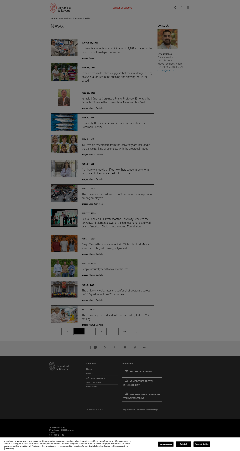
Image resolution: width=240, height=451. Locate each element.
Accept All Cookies (201, 444)
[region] (120, 444)
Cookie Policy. (9, 448)
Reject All (183, 444)
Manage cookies (166, 444)
